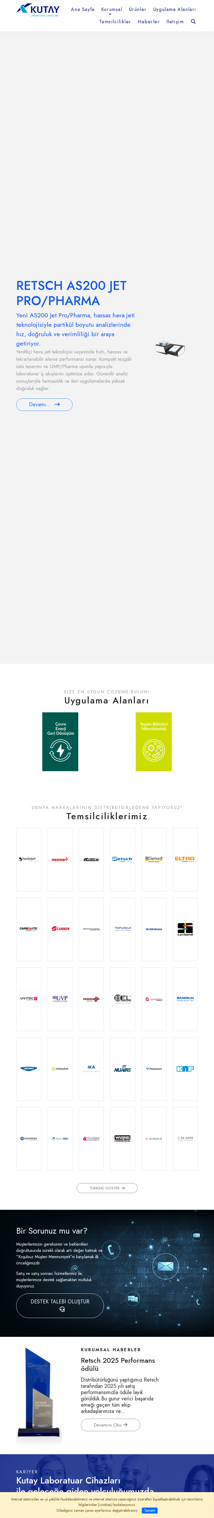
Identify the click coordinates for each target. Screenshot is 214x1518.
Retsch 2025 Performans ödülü (118, 1364)
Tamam (149, 1510)
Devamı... (39, 404)
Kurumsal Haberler (111, 1350)
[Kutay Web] (38, 10)
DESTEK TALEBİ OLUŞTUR (60, 1301)
